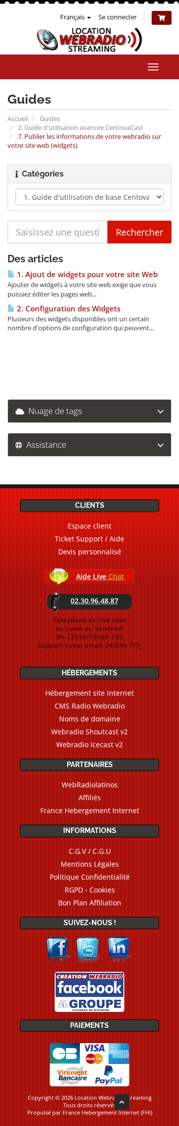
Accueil (17, 118)
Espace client (89, 526)
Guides (50, 118)
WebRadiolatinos (90, 784)
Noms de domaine (89, 718)
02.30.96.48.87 (94, 600)
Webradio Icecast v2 (89, 744)
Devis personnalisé (89, 551)
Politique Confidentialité (90, 877)
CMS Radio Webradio (90, 706)
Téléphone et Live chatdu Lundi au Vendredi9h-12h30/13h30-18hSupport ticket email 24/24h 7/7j (90, 633)
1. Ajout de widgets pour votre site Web (86, 274)
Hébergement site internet (89, 693)
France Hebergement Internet (89, 810)
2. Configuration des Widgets (67, 308)
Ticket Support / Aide (89, 538)
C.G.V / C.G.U (90, 851)
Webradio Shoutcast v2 (89, 731)
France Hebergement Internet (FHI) (107, 1112)
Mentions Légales (90, 864)
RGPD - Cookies (90, 889)
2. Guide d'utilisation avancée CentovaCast (80, 127)
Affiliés (90, 797)
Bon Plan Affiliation (89, 902)
